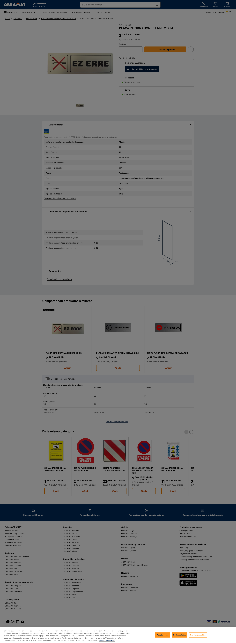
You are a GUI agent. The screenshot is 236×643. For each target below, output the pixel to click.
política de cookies (106, 640)
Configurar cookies (198, 635)
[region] (118, 635)
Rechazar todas (179, 635)
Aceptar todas (162, 635)
